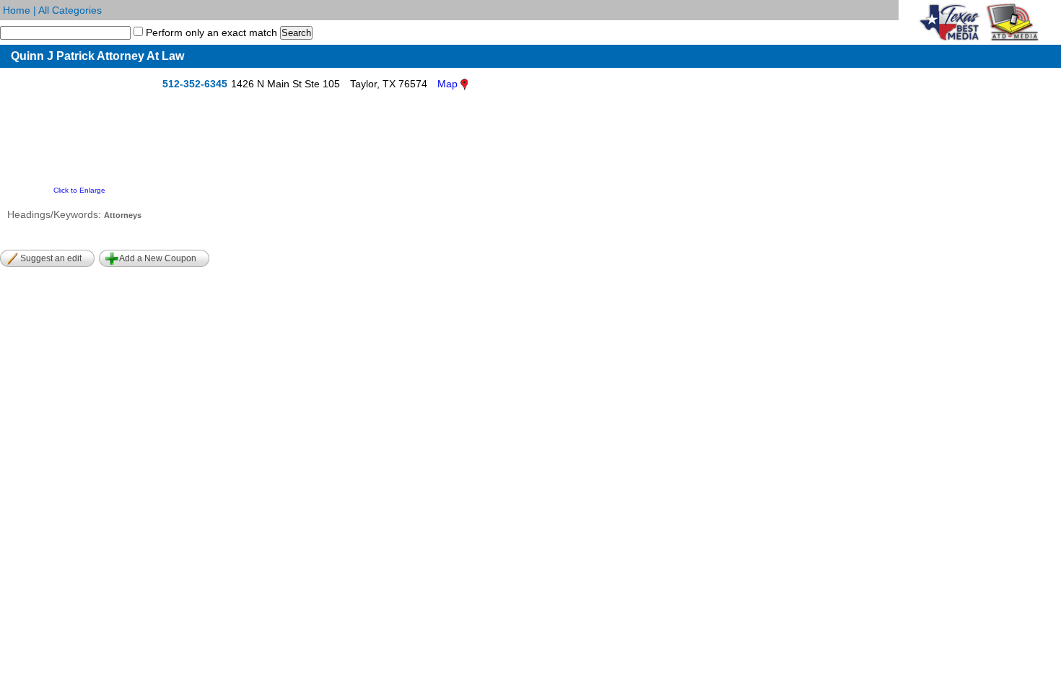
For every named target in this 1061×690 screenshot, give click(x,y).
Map (447, 83)
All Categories (70, 10)
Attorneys (122, 215)
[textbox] (65, 33)
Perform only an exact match (210, 32)
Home (16, 10)
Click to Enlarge (79, 190)
